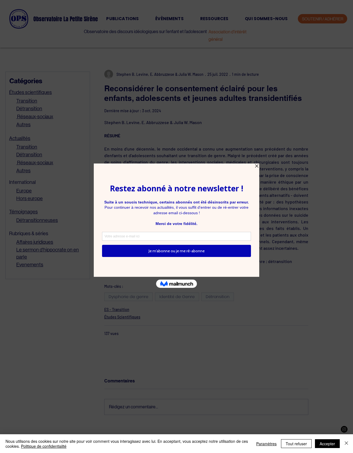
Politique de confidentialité (43, 446)
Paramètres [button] (266, 443)
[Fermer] (346, 444)
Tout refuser (296, 443)
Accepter (327, 443)
